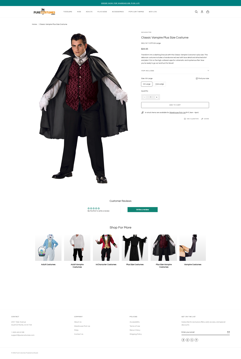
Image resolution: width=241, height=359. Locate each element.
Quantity (144, 91)
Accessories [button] (118, 12)
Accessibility (135, 322)
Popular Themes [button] (136, 12)
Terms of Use (135, 326)
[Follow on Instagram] (187, 340)
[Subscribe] (228, 332)
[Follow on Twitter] (192, 340)
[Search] (196, 12)
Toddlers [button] (67, 12)
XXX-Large (159, 84)
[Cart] (207, 12)
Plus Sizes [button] (102, 12)
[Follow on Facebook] (183, 340)
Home (34, 24)
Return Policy (135, 330)
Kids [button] (79, 12)
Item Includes (147, 71)
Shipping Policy (136, 334)
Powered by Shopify (32, 353)
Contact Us (78, 334)
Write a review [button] (142, 210)
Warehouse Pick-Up (177, 112)
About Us (77, 322)
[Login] (202, 12)
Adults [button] (89, 12)
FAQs (76, 330)
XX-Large (146, 84)
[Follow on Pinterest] (196, 340)
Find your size (203, 78)
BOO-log (153, 12)
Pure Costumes (21, 353)
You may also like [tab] (120, 290)
